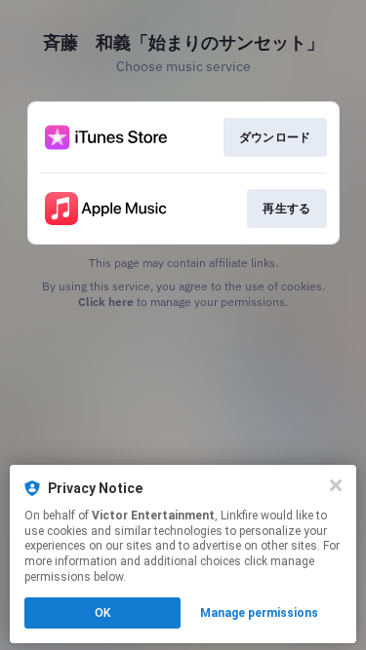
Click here (106, 301)
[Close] (335, 485)
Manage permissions (259, 613)
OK (102, 613)
